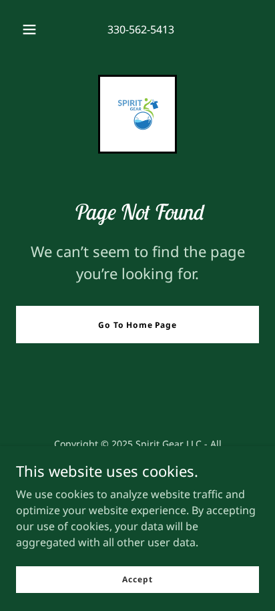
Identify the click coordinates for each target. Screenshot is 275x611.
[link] (137, 114)
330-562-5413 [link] (140, 29)
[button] (29, 29)
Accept (137, 579)
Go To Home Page (137, 325)
